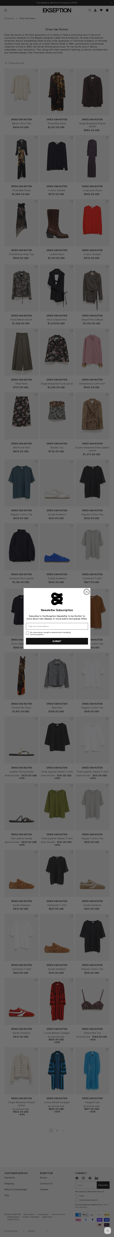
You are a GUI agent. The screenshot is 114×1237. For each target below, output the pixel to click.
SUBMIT (57, 641)
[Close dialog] (86, 591)
